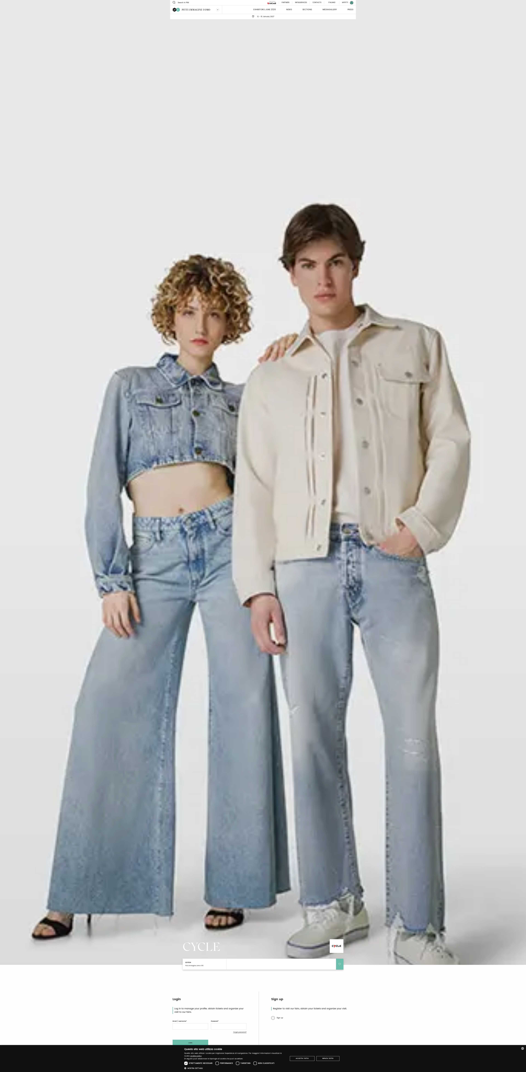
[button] (235, 1068)
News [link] (289, 9)
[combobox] (522, 1048)
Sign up (280, 1018)
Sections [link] (307, 9)
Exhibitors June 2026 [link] (264, 9)
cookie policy (196, 1056)
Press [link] (350, 9)
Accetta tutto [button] (302, 1058)
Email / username (179, 1021)
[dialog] (263, 1058)
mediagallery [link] (330, 9)
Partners (285, 3)
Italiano (331, 2)
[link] (346, 3)
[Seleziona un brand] (217, 9)
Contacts (317, 3)
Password (214, 1021)
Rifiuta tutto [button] (328, 1058)
